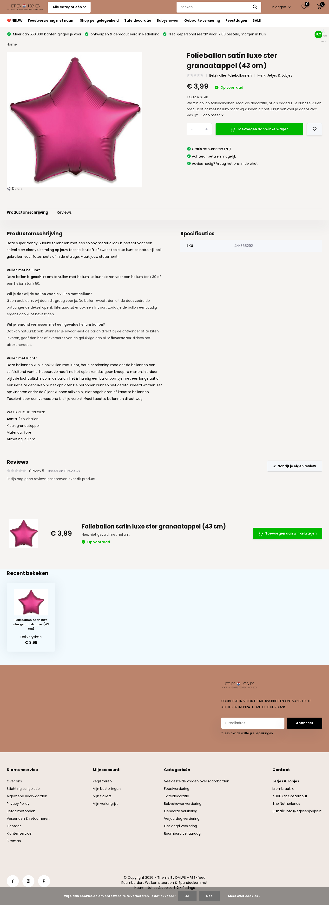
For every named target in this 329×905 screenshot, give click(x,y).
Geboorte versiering (202, 20)
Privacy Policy (18, 803)
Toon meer (211, 115)
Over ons (14, 781)
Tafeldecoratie (137, 20)
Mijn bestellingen (107, 788)
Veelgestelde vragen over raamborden (196, 781)
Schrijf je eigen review (297, 466)
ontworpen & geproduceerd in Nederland (124, 34)
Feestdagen (236, 20)
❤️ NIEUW (14, 20)
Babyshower (168, 20)
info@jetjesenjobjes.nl (304, 811)
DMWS (180, 877)
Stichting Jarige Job (23, 788)
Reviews (64, 212)
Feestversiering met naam (51, 20)
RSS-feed (197, 877)
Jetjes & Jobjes (279, 75)
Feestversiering (176, 788)
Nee (209, 896)
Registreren (102, 781)
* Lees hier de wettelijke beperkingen (247, 733)
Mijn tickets (102, 796)
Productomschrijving (27, 212)
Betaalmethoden (21, 811)
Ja (187, 896)
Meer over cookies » (244, 896)
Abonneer (304, 722)
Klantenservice (19, 833)
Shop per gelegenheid (99, 20)
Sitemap (14, 841)
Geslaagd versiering (180, 826)
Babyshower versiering (182, 803)
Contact (14, 826)
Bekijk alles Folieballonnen (230, 75)
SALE (257, 20)
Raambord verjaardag (182, 833)
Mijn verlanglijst (105, 803)
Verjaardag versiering (181, 818)
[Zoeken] (255, 7)
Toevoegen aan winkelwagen (263, 129)
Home (12, 44)
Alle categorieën (67, 7)
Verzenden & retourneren (28, 818)
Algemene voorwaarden (27, 796)
